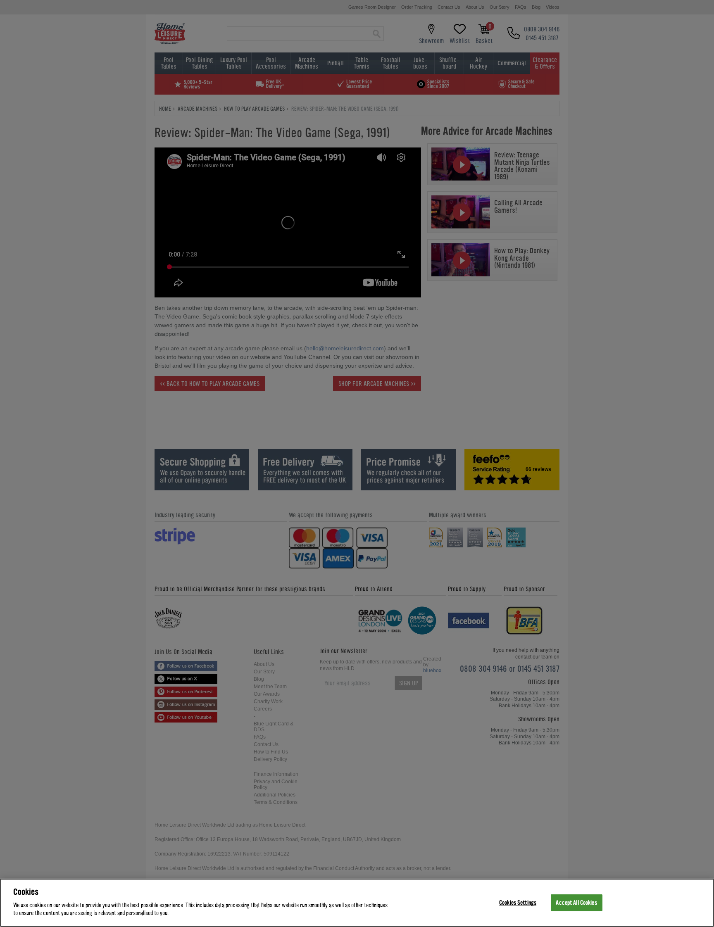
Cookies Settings (517, 902)
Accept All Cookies (576, 902)
